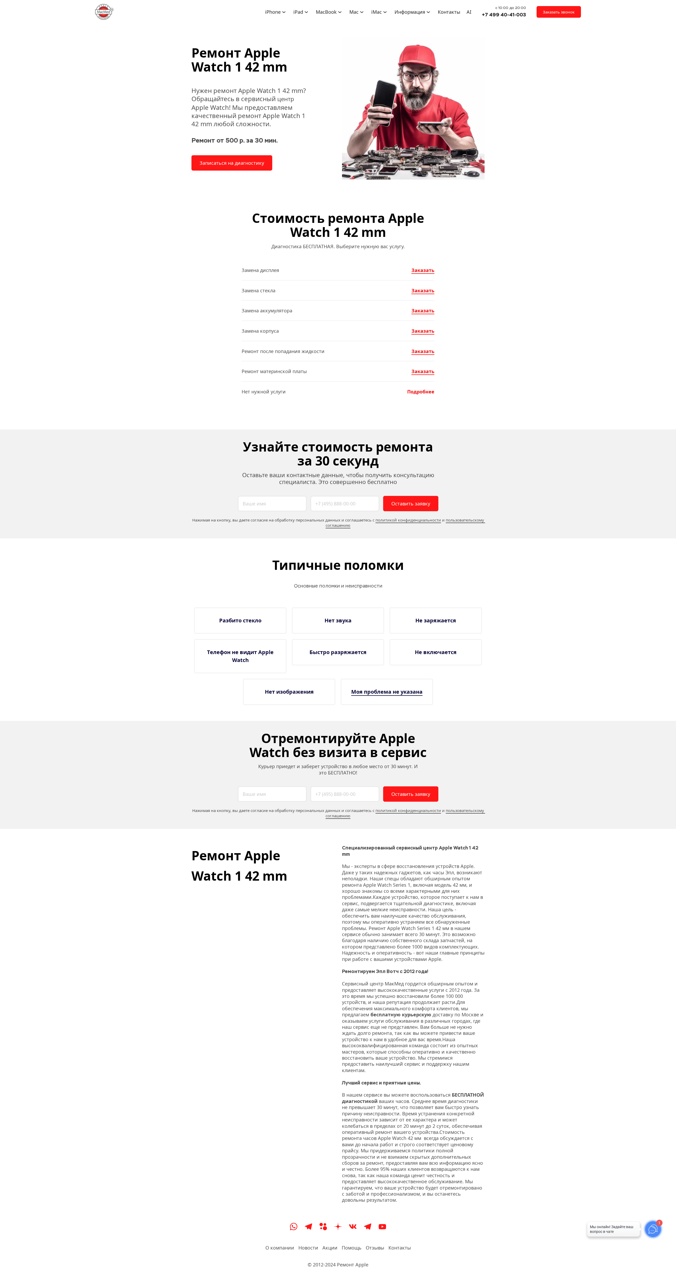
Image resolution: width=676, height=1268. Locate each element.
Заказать (422, 270)
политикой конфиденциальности (408, 520)
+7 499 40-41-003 (504, 15)
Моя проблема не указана (386, 691)
